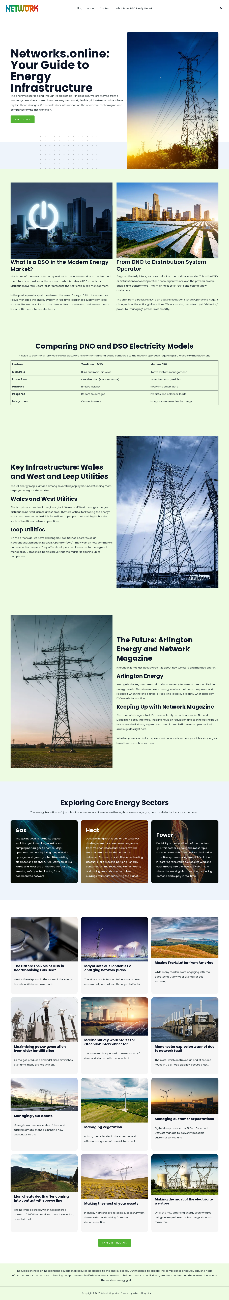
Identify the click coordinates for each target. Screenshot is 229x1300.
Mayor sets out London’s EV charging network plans (107, 968)
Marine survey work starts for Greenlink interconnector (109, 1042)
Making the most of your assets (111, 1203)
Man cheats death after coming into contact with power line (41, 1198)
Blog (79, 8)
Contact (105, 8)
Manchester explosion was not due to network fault (184, 1048)
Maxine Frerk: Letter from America (184, 962)
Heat (92, 830)
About (91, 8)
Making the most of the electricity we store (184, 1201)
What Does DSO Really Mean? (134, 8)
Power (164, 835)
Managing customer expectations (184, 1118)
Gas (21, 830)
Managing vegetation (103, 1127)
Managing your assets (33, 1115)
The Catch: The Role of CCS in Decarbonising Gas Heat (39, 968)
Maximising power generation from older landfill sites (40, 1048)
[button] (221, 8)
